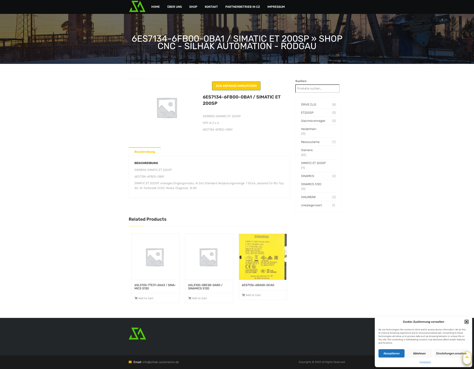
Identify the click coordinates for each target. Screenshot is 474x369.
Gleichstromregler (313, 121)
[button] (466, 322)
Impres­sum (276, 7)
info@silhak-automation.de (161, 362)
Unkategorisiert (311, 205)
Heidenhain (308, 129)
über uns (174, 7)
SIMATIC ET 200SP (313, 163)
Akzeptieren (391, 353)
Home (155, 7)
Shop (193, 7)
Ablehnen (419, 353)
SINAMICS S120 (311, 184)
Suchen (300, 81)
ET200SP (307, 112)
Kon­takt (211, 7)
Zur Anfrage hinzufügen (236, 86)
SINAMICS (307, 176)
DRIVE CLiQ (308, 104)
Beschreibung (144, 151)
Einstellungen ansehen (451, 353)
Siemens (307, 150)
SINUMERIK (308, 197)
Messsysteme (310, 142)
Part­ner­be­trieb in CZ (242, 7)
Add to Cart (145, 298)
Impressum (425, 362)
